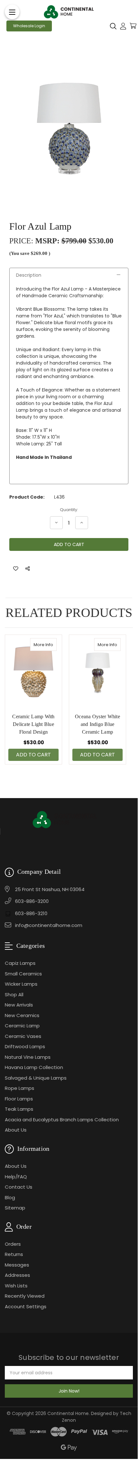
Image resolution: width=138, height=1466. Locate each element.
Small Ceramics (23, 973)
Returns (14, 1254)
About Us (16, 1129)
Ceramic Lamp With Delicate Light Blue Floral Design (33, 724)
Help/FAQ (16, 1176)
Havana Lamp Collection (34, 1067)
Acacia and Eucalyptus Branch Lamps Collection (62, 1119)
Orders (13, 1244)
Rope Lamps (19, 1088)
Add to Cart (33, 754)
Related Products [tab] (68, 612)
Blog (10, 1197)
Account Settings (25, 1306)
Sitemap (15, 1207)
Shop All (14, 994)
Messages (17, 1264)
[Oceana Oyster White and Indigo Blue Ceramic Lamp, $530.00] (97, 671)
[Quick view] (50, 644)
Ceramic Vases (23, 1036)
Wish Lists (16, 1285)
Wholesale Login (29, 26)
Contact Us (18, 1187)
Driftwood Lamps (25, 1046)
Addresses (17, 1275)
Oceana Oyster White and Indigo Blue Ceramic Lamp (97, 724)
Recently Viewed (25, 1296)
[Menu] (12, 11)
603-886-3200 (32, 901)
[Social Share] (27, 568)
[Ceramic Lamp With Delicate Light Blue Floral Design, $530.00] (33, 671)
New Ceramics (22, 1015)
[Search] (113, 26)
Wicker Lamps (21, 984)
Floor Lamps (19, 1098)
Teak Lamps (19, 1109)
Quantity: (69, 510)
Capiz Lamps (20, 963)
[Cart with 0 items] (133, 25)
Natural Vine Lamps (28, 1057)
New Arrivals (19, 1004)
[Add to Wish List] (15, 568)
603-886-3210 (31, 913)
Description (28, 275)
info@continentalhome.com (48, 925)
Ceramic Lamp (22, 1025)
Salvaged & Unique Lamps (36, 1077)
